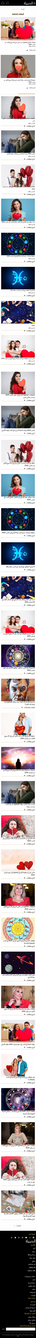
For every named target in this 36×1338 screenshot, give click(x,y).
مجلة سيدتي (31, 1317)
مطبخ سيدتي (31, 1320)
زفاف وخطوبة (31, 1270)
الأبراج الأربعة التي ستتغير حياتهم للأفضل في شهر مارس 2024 (19, 669)
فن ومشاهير (31, 1264)
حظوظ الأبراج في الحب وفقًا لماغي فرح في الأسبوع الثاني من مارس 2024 (19, 81)
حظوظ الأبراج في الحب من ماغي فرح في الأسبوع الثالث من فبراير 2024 (19, 737)
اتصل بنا (32, 1304)
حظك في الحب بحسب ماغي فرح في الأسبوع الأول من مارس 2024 (19, 464)
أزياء (34, 1248)
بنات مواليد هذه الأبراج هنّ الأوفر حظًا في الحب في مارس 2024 (18, 222)
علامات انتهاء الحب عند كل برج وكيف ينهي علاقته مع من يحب (19, 1180)
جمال (33, 1251)
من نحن (33, 1301)
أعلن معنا (32, 1311)
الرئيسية (22, 9)
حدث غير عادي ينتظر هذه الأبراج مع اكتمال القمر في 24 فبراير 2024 (18, 600)
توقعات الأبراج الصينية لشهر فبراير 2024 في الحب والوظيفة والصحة (19, 942)
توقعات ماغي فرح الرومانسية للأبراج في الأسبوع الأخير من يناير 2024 (19, 1010)
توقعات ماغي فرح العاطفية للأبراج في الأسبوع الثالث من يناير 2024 (18, 1146)
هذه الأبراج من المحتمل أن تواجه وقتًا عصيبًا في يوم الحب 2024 (19, 839)
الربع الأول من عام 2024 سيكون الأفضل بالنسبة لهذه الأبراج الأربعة (19, 1214)
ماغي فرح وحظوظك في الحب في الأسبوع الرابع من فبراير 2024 (18, 358)
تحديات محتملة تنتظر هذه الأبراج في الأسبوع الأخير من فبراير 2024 (19, 771)
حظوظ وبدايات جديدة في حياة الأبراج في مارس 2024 (21, 256)
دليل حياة (32, 1258)
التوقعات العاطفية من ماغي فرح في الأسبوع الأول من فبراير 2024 (19, 907)
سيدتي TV (32, 1323)
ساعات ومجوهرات (30, 1276)
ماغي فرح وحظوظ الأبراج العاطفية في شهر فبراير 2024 (19, 873)
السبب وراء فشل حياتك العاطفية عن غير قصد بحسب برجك (20, 805)
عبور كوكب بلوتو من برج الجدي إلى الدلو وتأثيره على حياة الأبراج (18, 976)
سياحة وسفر (31, 1283)
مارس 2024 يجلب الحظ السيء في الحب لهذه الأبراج (21, 154)
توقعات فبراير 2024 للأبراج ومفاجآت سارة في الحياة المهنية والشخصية (18, 1112)
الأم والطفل (32, 1267)
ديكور (33, 1289)
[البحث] (7, 3)
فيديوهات (32, 1292)
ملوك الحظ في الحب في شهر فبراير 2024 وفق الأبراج (18, 1044)
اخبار (34, 1279)
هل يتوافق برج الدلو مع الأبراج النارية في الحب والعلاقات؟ (20, 1078)
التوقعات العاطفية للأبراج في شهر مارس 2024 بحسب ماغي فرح (20, 396)
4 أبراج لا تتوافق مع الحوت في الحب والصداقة (23, 290)
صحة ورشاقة (31, 1255)
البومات (33, 1295)
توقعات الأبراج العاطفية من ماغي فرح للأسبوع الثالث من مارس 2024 (20, 43)
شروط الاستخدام (30, 1307)
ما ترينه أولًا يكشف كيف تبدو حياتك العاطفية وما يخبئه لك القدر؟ (19, 703)
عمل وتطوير (31, 1286)
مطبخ (33, 1261)
